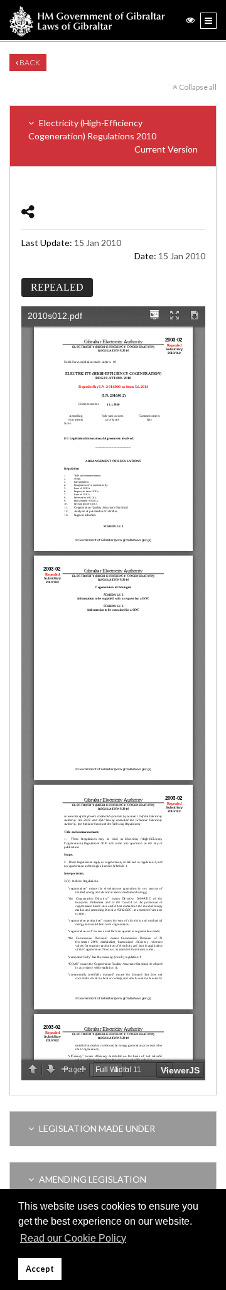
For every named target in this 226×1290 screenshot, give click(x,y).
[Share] (28, 211)
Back (29, 62)
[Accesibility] (190, 19)
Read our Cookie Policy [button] (73, 1238)
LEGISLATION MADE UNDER (96, 1128)
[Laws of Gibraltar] (87, 20)
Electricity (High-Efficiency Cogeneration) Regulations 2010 (113, 135)
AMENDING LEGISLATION (91, 1179)
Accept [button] (40, 1269)
